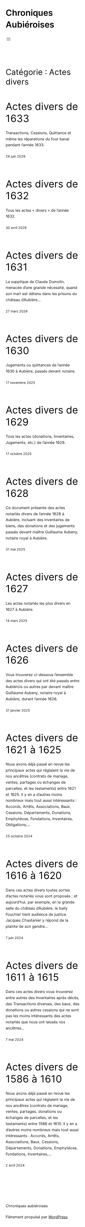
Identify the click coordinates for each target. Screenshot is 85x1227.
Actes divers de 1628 (42, 487)
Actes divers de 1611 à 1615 (42, 971)
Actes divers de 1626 (42, 654)
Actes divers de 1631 (42, 261)
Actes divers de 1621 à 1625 (42, 743)
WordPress (58, 1217)
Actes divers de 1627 (42, 583)
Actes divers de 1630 (42, 344)
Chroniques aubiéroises (27, 1205)
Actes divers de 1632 (42, 190)
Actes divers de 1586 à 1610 (42, 1073)
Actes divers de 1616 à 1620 (42, 869)
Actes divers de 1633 (42, 112)
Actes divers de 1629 (42, 416)
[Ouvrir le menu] (8, 39)
